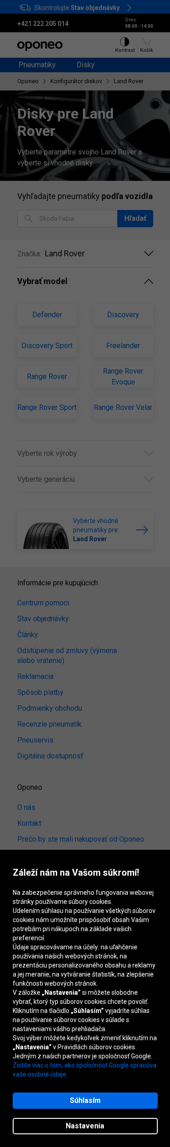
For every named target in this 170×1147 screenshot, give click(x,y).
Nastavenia (85, 1126)
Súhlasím (85, 1100)
